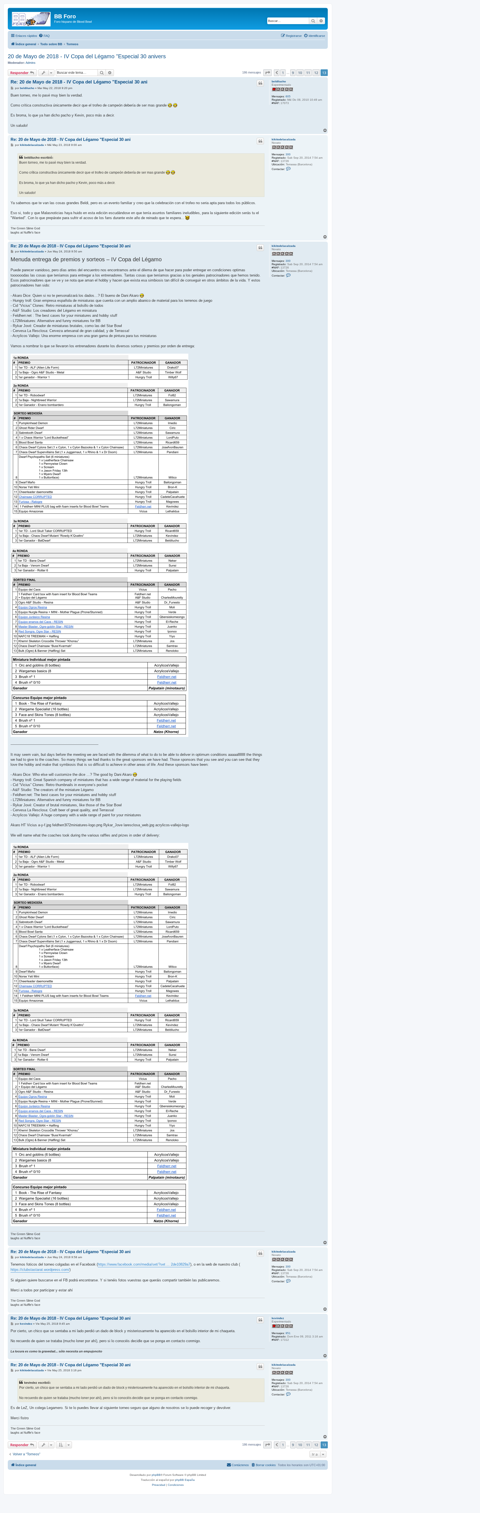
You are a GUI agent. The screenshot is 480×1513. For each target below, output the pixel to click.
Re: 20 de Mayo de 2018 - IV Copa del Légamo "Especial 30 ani (79, 82)
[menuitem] (44, 35)
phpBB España (185, 1479)
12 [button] (316, 72)
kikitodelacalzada (284, 139)
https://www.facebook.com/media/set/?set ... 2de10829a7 (144, 1264)
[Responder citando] (260, 83)
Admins (31, 62)
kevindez (278, 1318)
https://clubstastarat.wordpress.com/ (40, 1270)
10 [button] (300, 72)
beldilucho (279, 81)
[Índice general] (31, 18)
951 (288, 1333)
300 (288, 154)
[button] (267, 72)
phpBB (156, 1474)
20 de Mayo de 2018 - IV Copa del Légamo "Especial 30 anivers (87, 56)
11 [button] (308, 72)
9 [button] (293, 72)
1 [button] (283, 72)
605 (288, 96)
